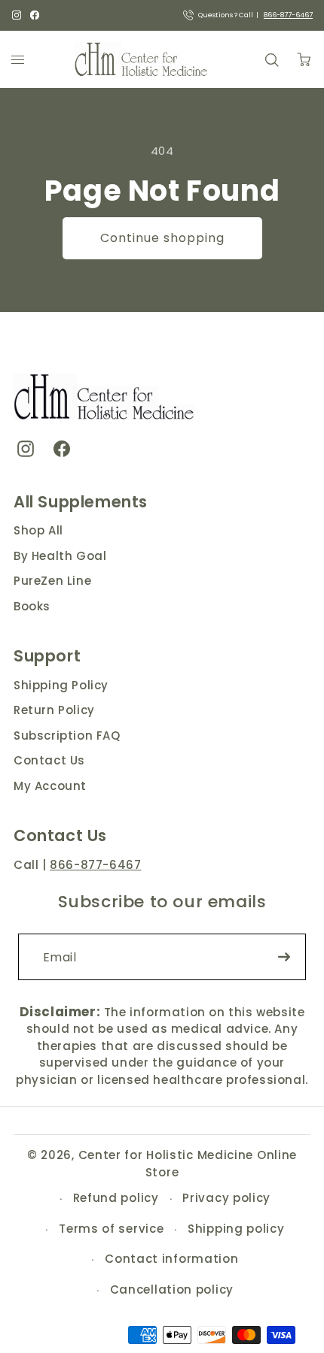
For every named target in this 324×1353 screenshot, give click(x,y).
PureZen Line (52, 581)
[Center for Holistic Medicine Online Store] (142, 59)
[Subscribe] (284, 957)
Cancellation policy (172, 1289)
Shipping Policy (61, 685)
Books (32, 606)
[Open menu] (17, 59)
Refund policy (116, 1198)
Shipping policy (236, 1228)
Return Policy (54, 710)
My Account (50, 786)
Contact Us (49, 760)
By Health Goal (60, 556)
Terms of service (111, 1228)
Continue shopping (162, 238)
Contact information (171, 1259)
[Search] (271, 59)
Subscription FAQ (67, 735)
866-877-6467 (288, 15)
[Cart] (304, 59)
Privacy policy (226, 1198)
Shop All (38, 530)
